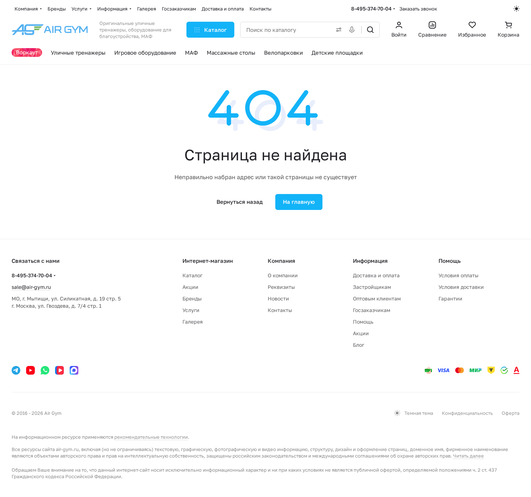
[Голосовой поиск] (353, 29)
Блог (358, 345)
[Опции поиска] (337, 29)
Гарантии (450, 298)
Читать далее (468, 456)
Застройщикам (372, 287)
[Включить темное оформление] (516, 9)
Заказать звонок (418, 9)
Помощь (363, 322)
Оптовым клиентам (377, 298)
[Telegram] (16, 370)
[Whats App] (45, 370)
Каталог (192, 275)
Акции (190, 287)
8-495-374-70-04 (371, 8)
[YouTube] (30, 370)
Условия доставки (461, 287)
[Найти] (370, 29)
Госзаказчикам (371, 310)
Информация (370, 260)
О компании (283, 275)
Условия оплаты (458, 275)
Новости (278, 298)
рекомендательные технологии (151, 437)
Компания (281, 260)
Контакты (280, 310)
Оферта (510, 413)
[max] (74, 370)
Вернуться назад (240, 201)
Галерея (192, 322)
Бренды (192, 298)
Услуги (190, 310)
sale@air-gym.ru (31, 287)
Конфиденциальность (467, 413)
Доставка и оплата (376, 275)
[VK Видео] (59, 370)
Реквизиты (281, 287)
